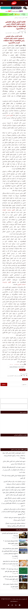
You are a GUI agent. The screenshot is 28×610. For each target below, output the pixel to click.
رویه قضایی (16, 17)
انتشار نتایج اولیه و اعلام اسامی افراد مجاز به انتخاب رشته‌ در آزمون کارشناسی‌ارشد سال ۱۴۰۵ (13, 455)
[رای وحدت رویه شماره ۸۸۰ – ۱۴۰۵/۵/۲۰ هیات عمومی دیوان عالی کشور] (23, 571)
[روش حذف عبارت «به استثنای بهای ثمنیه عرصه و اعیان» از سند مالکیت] (23, 563)
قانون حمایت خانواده (8, 210)
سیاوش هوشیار (18, 599)
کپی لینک (22, 370)
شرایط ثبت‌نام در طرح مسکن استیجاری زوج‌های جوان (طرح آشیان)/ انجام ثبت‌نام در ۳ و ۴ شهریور (13, 511)
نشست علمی (11, 364)
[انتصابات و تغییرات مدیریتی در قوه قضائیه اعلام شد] (23, 586)
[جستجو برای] (26, 3)
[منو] (2, 3)
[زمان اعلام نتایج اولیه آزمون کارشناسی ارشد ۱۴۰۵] (23, 535)
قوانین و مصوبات (21, 17)
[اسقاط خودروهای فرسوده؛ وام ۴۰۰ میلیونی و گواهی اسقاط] (23, 543)
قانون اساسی (9, 115)
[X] (16, 605)
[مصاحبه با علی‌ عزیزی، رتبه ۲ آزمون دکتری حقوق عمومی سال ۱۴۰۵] (23, 578)
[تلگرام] (8, 605)
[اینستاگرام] (12, 605)
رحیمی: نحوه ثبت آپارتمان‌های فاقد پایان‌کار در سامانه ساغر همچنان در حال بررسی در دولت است (13, 469)
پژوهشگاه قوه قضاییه (16, 364)
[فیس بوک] (19, 605)
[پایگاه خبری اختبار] (14, 3)
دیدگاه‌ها (25, 379)
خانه (25, 17)
